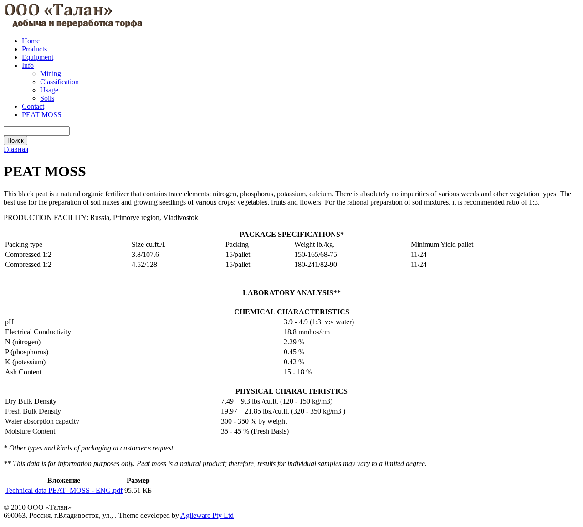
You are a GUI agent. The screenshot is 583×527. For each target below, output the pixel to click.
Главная (16, 149)
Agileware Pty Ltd (207, 515)
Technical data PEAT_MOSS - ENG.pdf (64, 490)
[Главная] (73, 25)
